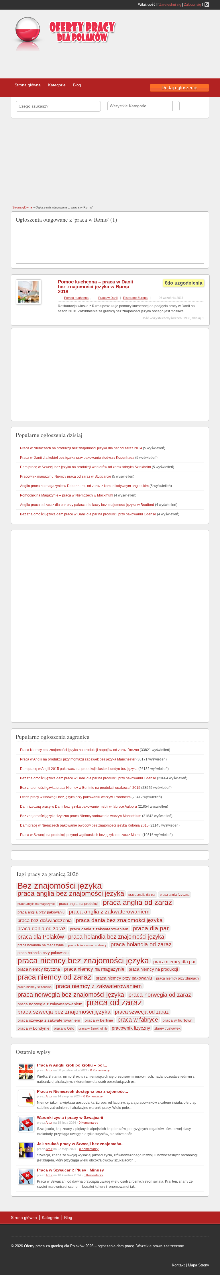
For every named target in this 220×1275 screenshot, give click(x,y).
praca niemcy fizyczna (38, 969)
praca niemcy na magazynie (94, 969)
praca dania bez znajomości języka (119, 920)
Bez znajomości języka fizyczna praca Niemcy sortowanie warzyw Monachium (80, 816)
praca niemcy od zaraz (54, 977)
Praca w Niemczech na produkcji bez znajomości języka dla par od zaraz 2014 (81, 448)
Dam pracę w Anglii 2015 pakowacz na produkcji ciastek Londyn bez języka (79, 769)
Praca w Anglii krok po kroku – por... (72, 1065)
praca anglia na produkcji (79, 904)
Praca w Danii (107, 297)
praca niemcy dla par (174, 961)
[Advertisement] (89, 62)
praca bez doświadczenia (44, 920)
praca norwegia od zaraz (159, 995)
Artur (49, 1070)
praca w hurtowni (177, 1020)
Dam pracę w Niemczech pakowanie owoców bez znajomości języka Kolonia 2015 (84, 825)
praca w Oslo (64, 1028)
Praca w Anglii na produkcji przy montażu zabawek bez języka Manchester (77, 759)
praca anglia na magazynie (36, 903)
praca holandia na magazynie (40, 945)
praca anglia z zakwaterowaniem (109, 911)
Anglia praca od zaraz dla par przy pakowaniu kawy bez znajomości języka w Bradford (87, 505)
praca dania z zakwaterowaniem (99, 929)
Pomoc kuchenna (76, 297)
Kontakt (178, 1265)
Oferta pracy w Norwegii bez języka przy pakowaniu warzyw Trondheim (75, 797)
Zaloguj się (192, 5)
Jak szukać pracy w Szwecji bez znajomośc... (81, 1143)
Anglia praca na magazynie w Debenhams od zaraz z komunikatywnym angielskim (84, 486)
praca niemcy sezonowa (34, 987)
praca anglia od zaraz (137, 902)
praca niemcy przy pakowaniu (124, 978)
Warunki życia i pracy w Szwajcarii (70, 1117)
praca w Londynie (33, 1028)
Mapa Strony (198, 1265)
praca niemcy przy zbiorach (177, 978)
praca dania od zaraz (41, 929)
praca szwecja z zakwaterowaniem (48, 1020)
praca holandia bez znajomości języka (116, 937)
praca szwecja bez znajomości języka (64, 1012)
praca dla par (151, 928)
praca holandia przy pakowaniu (42, 953)
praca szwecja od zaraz (142, 1012)
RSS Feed (207, 4)
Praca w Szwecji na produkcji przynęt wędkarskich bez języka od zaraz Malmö (81, 835)
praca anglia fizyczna (174, 894)
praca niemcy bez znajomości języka (83, 961)
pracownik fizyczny (131, 1027)
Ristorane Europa (135, 297)
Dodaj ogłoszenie (179, 87)
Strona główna (28, 85)
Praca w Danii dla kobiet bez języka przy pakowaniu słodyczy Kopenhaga (77, 458)
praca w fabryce (137, 1019)
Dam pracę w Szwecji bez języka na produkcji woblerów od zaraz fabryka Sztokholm (85, 467)
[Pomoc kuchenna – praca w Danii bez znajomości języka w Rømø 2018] (28, 303)
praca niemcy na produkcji (153, 969)
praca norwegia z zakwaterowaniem (49, 1004)
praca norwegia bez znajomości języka (70, 995)
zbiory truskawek (167, 1028)
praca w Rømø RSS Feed (202, 218)
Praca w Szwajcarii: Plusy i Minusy (70, 1170)
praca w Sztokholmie (92, 1028)
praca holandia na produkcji (87, 945)
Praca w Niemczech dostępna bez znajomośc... (82, 1091)
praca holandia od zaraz (141, 944)
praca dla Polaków (40, 937)
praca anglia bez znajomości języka (70, 893)
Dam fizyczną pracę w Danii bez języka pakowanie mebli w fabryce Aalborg (78, 807)
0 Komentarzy (100, 1070)
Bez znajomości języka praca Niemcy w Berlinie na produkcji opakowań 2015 (80, 788)
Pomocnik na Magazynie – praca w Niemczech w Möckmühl (66, 495)
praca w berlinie (99, 1020)
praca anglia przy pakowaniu (40, 912)
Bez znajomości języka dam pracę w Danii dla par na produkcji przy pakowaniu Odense (88, 514)
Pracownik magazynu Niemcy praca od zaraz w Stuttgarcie (65, 476)
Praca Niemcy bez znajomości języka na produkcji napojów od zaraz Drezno (79, 750)
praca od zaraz (114, 1002)
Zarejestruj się (170, 5)
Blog (77, 85)
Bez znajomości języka (59, 886)
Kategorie (57, 85)
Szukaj (193, 106)
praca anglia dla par (142, 894)
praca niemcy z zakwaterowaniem (99, 986)
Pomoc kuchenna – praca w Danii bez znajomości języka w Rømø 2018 (95, 286)
